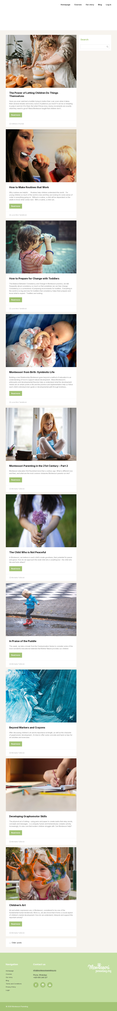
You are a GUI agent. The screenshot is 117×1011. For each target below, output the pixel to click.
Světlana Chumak (17, 124)
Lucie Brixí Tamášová (19, 215)
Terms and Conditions (14, 984)
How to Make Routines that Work (29, 187)
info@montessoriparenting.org (44, 970)
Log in (108, 5)
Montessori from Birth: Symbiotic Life (32, 372)
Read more (15, 115)
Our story (90, 5)
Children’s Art (17, 905)
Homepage (65, 5)
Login (8, 990)
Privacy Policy (11, 987)
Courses (78, 5)
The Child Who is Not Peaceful (27, 552)
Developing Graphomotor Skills (28, 816)
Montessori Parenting (17, 4)
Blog (100, 5)
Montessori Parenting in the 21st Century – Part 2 (38, 465)
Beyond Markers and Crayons (27, 727)
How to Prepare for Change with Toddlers (34, 278)
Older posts (15, 942)
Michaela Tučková (17, 489)
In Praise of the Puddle (22, 641)
